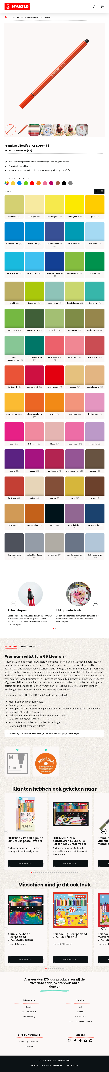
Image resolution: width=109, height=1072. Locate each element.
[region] (54, 80)
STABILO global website (28, 1041)
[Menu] (102, 6)
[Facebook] (74, 1040)
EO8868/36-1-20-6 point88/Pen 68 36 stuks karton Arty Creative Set (69, 841)
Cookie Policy (72, 1065)
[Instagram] (69, 1040)
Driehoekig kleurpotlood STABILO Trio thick (70, 936)
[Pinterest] (90, 1040)
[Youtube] (85, 1040)
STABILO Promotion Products (80, 1021)
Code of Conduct (29, 1012)
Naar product (26, 863)
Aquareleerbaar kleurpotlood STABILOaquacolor (20, 937)
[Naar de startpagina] (18, 6)
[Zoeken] (95, 6)
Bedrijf (29, 1007)
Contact (80, 1012)
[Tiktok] (80, 1040)
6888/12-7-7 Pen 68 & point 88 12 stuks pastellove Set (25, 840)
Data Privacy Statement (52, 1065)
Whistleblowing (29, 1016)
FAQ (80, 1007)
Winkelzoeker (80, 1016)
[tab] (13, 646)
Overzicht (29, 1046)
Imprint (34, 1065)
